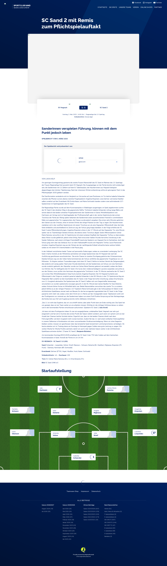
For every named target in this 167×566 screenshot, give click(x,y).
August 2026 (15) (47, 509)
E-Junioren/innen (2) (110, 517)
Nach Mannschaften (111, 505)
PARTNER (158, 7)
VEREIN (136, 7)
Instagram (148, 2)
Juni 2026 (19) (67, 509)
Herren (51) (108, 509)
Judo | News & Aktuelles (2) (113, 511)
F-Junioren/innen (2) (110, 514)
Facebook (138, 2)
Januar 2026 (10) (68, 522)
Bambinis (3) (108, 536)
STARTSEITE (102, 7)
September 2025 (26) (69, 534)
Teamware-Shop (72, 491)
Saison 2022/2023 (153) (91, 514)
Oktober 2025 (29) (69, 531)
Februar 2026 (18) (68, 520)
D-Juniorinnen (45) (109, 534)
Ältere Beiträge (89, 505)
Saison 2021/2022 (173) (91, 517)
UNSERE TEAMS (125, 7)
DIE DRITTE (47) (109, 525)
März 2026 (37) (67, 517)
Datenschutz (96, 491)
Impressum (85, 491)
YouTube (159, 2)
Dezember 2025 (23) (69, 525)
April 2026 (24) (67, 514)
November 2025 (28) (69, 528)
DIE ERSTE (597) (109, 520)
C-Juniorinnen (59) (109, 531)
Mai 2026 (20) (67, 511)
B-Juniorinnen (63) (109, 528)
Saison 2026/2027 (48, 505)
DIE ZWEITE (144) (110, 522)
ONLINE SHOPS (146, 7)
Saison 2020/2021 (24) (91, 520)
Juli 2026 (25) (46, 511)
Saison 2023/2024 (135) (91, 511)
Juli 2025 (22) (67, 539)
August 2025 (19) (68, 536)
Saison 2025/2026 (69, 505)
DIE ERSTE (113, 7)
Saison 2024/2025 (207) (91, 509)
